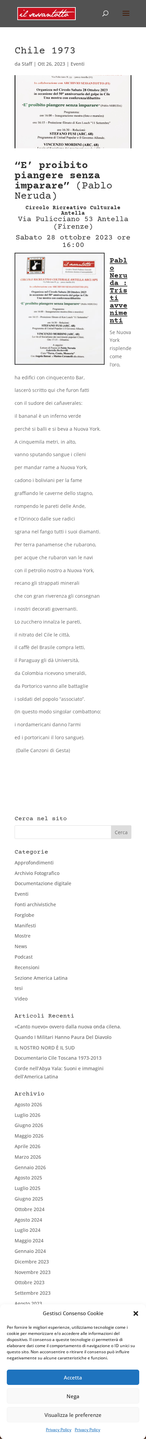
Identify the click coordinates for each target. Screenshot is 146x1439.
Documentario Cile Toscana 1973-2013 (58, 1058)
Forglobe (24, 915)
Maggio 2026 (29, 1135)
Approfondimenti (34, 862)
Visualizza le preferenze (73, 1414)
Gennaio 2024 (30, 1251)
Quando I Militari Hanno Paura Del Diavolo (63, 1037)
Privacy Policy (58, 1430)
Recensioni (27, 967)
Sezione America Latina (41, 978)
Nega (73, 1396)
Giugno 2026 (29, 1125)
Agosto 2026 (28, 1104)
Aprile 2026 (27, 1146)
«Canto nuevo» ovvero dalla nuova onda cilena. (68, 1026)
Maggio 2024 (29, 1240)
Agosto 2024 (28, 1220)
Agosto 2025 (28, 1177)
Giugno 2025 (29, 1198)
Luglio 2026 (27, 1115)
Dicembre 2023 (32, 1261)
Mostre (23, 935)
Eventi (78, 64)
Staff (27, 64)
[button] (135, 1313)
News (21, 946)
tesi (19, 988)
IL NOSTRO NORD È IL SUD (45, 1047)
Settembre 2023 (33, 1293)
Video (21, 998)
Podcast (24, 957)
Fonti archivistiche (35, 904)
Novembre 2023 (33, 1272)
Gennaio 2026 (30, 1167)
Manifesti (25, 925)
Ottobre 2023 (29, 1282)
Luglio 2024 (27, 1230)
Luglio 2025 (27, 1188)
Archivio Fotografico (37, 873)
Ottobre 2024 (29, 1209)
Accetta (73, 1377)
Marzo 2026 (28, 1157)
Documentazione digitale (43, 883)
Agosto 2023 (28, 1303)
